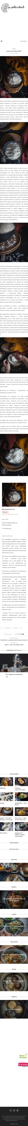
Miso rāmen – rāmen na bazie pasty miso (21, 818)
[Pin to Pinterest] (21, 634)
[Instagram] (22, 41)
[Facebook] (10, 1110)
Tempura (14, 872)
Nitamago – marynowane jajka (20, 788)
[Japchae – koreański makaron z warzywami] (6, 811)
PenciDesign (19, 1120)
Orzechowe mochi (14, 1009)
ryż (20, 628)
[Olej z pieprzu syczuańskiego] (14, 663)
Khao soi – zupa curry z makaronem (14, 954)
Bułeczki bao (3, 833)
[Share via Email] (23, 634)
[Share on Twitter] (19, 634)
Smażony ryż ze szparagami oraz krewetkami (14, 927)
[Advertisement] (14, 24)
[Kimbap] (6, 796)
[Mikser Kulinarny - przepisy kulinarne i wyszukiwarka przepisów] (23, 1053)
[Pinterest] (24, 41)
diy (1, 628)
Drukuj (5, 512)
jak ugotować (8, 628)
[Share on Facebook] (18, 634)
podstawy (15, 628)
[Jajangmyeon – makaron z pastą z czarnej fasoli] (21, 826)
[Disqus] (14, 701)
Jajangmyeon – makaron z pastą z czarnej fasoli (20, 834)
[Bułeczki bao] (6, 826)
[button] (1, 665)
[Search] (26, 41)
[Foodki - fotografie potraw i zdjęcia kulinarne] (23, 1062)
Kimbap (2, 803)
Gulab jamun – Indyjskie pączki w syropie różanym (14, 982)
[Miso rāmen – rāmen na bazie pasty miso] (21, 811)
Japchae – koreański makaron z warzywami (6, 818)
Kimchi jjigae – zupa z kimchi (21, 803)
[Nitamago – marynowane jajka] (21, 781)
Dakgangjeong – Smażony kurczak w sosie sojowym (14, 899)
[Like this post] (16, 634)
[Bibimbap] (6, 781)
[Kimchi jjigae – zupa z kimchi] (21, 796)
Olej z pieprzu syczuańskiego (14, 674)
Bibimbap (2, 788)
